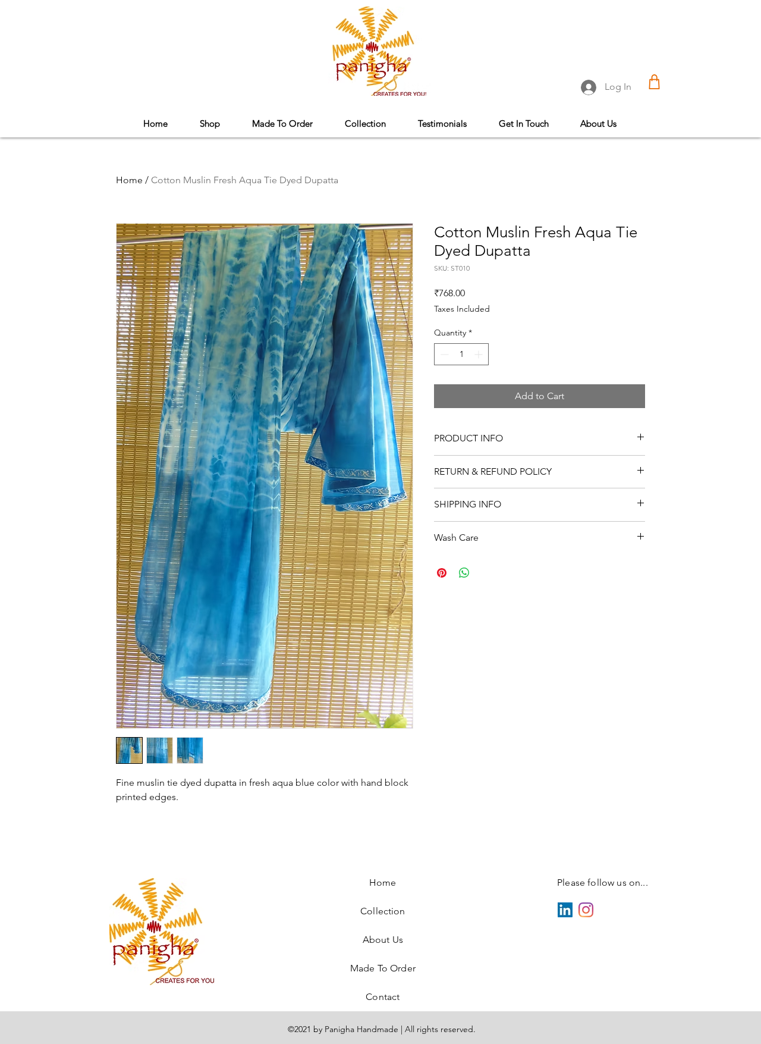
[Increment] (479, 354)
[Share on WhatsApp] (464, 573)
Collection (382, 911)
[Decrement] (443, 354)
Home (129, 180)
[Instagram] (585, 909)
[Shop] (654, 82)
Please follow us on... (602, 882)
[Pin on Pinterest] (442, 573)
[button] (365, 123)
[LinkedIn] (565, 909)
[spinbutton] (461, 354)
